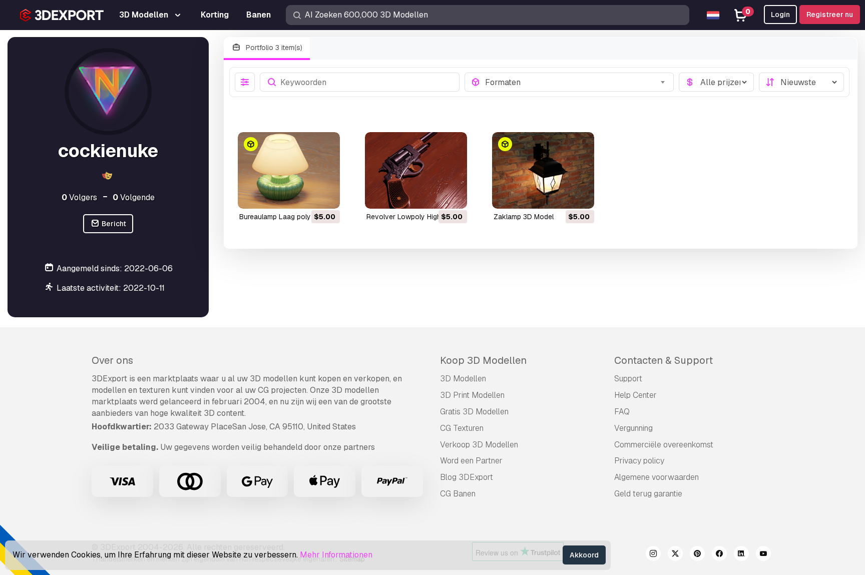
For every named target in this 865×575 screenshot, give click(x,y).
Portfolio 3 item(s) (273, 47)
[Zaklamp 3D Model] (543, 170)
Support (628, 378)
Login (780, 14)
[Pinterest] (697, 555)
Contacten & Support (663, 360)
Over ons (112, 360)
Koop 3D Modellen (483, 360)
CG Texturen (462, 428)
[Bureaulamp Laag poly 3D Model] (289, 170)
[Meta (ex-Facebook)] (719, 555)
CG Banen (458, 493)
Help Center (635, 395)
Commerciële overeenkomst (663, 444)
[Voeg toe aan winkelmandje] (305, 194)
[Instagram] (653, 555)
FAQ (622, 411)
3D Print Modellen (472, 395)
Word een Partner (471, 460)
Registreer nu (829, 14)
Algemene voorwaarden (656, 477)
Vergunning (633, 428)
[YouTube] (763, 555)
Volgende (134, 197)
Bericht (113, 223)
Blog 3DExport (466, 477)
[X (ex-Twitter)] (675, 555)
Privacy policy (639, 460)
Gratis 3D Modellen (474, 411)
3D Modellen (463, 378)
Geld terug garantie (648, 493)
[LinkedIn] (741, 555)
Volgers (79, 197)
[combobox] (576, 82)
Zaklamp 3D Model (524, 216)
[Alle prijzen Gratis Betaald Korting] (716, 82)
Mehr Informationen (336, 554)
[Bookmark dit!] (325, 194)
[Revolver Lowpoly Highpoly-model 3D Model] (416, 170)
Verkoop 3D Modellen (479, 444)
